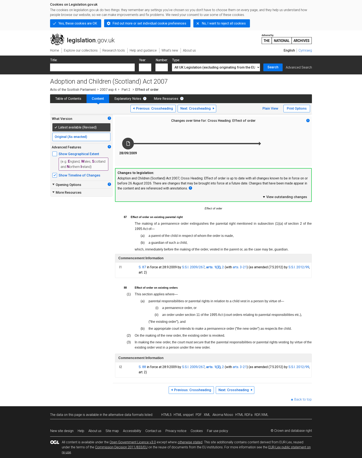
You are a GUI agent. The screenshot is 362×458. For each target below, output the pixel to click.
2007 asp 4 (108, 90)
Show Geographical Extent (79, 154)
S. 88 (142, 367)
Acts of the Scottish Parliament (73, 90)
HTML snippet (184, 415)
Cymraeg (305, 50)
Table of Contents (68, 99)
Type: (176, 60)
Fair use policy (217, 431)
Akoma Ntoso (222, 415)
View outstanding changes (284, 197)
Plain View (270, 108)
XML (207, 415)
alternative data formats (126, 415)
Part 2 (126, 90)
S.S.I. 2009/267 (193, 267)
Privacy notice (175, 431)
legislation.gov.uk (85, 35)
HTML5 (166, 415)
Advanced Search (299, 67)
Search (273, 67)
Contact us (153, 431)
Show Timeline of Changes (79, 175)
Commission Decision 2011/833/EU (121, 447)
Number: (162, 60)
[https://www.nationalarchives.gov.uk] (287, 37)
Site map (112, 431)
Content (98, 99)
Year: (142, 60)
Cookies (197, 431)
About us (94, 431)
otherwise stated (190, 442)
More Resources (166, 99)
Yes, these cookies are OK (77, 23)
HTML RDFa (243, 415)
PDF (199, 415)
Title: (53, 60)
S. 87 (142, 267)
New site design (62, 431)
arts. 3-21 (240, 267)
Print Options (297, 108)
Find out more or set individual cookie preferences (149, 23)
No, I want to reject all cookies (224, 23)
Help (81, 431)
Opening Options (66, 185)
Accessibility (132, 431)
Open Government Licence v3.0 (133, 442)
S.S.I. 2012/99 (298, 267)
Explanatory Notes (127, 99)
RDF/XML (261, 415)
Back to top (303, 399)
